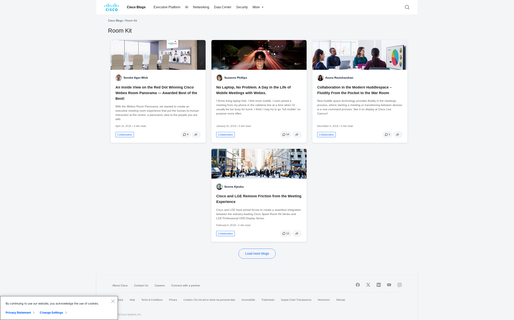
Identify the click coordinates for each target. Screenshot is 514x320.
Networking (201, 7)
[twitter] (368, 285)
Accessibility (248, 299)
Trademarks (267, 299)
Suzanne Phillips (235, 77)
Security (242, 7)
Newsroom (324, 299)
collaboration (124, 135)
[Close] (113, 301)
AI (186, 7)
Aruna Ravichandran (339, 77)
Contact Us (141, 285)
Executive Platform (167, 7)
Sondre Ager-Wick (135, 77)
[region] (59, 308)
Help (132, 299)
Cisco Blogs (136, 7)
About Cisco (120, 285)
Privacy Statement (18, 312)
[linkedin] (379, 285)
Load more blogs (257, 253)
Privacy (173, 299)
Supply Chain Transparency (296, 299)
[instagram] (400, 285)
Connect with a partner (185, 285)
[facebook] (358, 285)
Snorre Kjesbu (234, 186)
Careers (160, 285)
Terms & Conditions (152, 299)
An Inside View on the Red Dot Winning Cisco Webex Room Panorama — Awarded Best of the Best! (156, 93)
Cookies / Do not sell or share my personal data (209, 299)
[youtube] (389, 285)
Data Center (222, 7)
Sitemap (340, 299)
